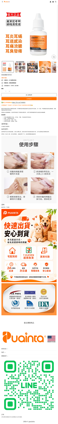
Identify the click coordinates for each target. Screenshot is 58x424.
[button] (2, 2)
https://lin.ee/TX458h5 (18, 102)
